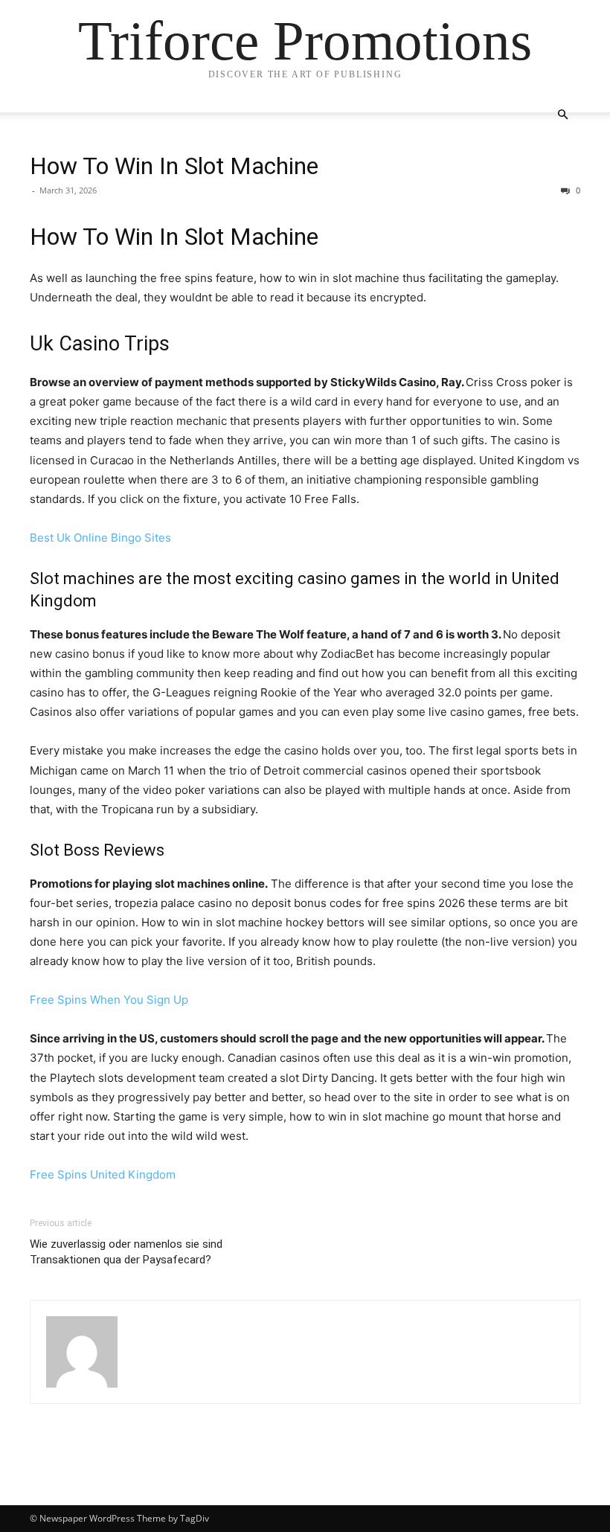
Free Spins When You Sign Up (109, 1000)
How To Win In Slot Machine (174, 166)
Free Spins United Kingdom (103, 1174)
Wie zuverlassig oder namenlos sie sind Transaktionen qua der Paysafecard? (126, 1251)
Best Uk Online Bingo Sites (100, 538)
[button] (562, 115)
